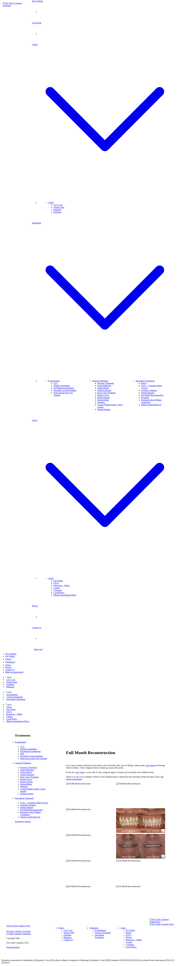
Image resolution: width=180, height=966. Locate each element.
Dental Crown (103, 395)
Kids (22, 754)
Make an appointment (14, 672)
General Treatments (100, 381)
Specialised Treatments (145, 381)
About (50, 578)
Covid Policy (58, 593)
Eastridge (57, 210)
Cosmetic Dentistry (149, 390)
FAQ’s (56, 583)
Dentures (101, 402)
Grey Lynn (58, 205)
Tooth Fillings (103, 388)
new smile (80, 772)
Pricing (35, 606)
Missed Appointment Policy (65, 595)
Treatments (10, 662)
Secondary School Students (64, 390)
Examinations (54, 381)
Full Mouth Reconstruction (152, 395)
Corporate (57, 590)
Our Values (58, 581)
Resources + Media (61, 585)
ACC (55, 383)
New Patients (37, 1)
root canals (150, 765)
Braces (144, 383)
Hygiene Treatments (105, 383)
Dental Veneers (103, 397)
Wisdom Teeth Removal (151, 405)
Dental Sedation (104, 409)
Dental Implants (147, 393)
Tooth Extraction (104, 390)
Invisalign (145, 397)
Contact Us (36, 627)
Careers (56, 588)
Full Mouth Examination (63, 388)
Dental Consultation (61, 386)
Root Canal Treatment (106, 393)
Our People (36, 23)
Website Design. (13, 947)
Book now (38, 649)
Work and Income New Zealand (33, 758)
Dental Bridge (103, 400)
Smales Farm (58, 207)
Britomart (57, 212)
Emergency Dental (22, 821)
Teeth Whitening (104, 386)
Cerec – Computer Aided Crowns (34, 803)
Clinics (51, 202)
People (128, 933)
